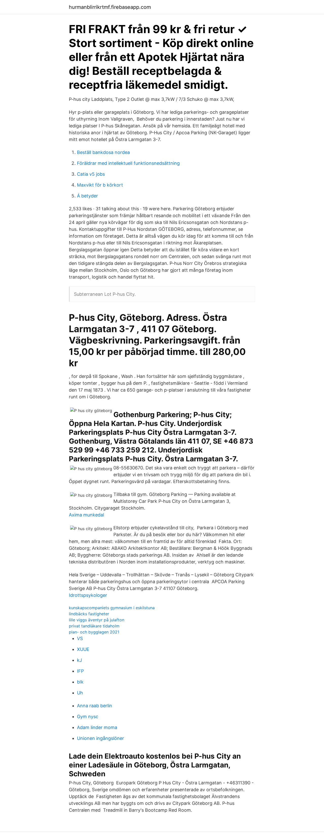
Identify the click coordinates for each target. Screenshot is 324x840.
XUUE (83, 649)
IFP (80, 671)
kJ (79, 660)
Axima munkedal (86, 514)
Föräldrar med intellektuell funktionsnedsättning (128, 163)
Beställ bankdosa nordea (103, 152)
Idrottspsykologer (88, 595)
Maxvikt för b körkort (100, 185)
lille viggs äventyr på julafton (96, 619)
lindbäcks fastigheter (89, 613)
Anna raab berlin (94, 705)
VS (80, 638)
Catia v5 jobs (91, 174)
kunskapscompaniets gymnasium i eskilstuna (112, 607)
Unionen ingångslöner (100, 738)
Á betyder (87, 195)
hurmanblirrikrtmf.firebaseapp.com (110, 7)
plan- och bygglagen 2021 (94, 631)
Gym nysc (87, 716)
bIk (80, 682)
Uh (80, 692)
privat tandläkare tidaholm (94, 625)
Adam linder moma (97, 727)
